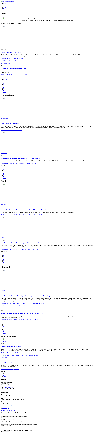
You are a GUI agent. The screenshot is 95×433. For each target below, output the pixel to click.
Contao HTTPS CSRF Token (8, 419)
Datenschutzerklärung (5, 410)
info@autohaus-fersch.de (9, 387)
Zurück (5, 80)
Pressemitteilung (4, 118)
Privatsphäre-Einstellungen (21, 416)
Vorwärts (5, 90)
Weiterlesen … (12, 58)
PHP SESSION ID (6, 425)
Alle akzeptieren (4, 416)
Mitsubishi (3, 290)
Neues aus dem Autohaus (6, 47)
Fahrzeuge (5, 6)
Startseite (5, 3)
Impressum (13, 410)
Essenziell (4, 418)
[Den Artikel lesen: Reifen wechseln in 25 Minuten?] (17, 116)
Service (5, 7)
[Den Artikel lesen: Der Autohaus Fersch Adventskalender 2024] (12, 60)
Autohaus (5, 4)
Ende (4, 92)
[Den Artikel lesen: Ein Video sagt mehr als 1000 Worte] (17, 44)
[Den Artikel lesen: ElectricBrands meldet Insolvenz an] (16, 339)
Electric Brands (4, 341)
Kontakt (5, 8)
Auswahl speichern (5, 431)
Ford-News (3, 204)
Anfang (5, 79)
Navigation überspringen (6, 11)
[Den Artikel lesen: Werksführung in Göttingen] (20, 355)
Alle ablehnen (11, 416)
